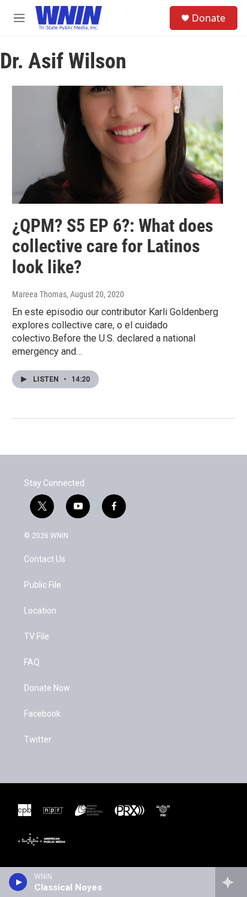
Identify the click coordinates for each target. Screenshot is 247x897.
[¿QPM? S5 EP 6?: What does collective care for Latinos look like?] (117, 144)
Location (40, 610)
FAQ (32, 662)
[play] (18, 882)
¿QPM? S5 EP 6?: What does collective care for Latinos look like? (112, 246)
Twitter (38, 739)
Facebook (42, 713)
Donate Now (47, 688)
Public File (42, 585)
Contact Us (44, 559)
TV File (36, 636)
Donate (208, 18)
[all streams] (231, 882)
